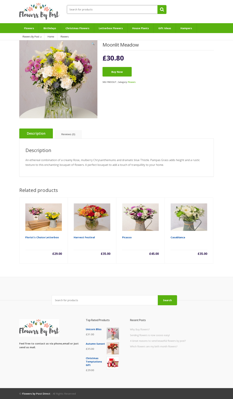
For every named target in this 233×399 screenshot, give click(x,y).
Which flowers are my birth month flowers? (153, 346)
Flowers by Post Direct (36, 393)
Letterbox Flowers (111, 28)
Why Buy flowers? (140, 329)
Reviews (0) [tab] (68, 134)
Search (167, 300)
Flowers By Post (31, 36)
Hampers (186, 28)
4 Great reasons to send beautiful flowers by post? (158, 340)
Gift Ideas (164, 28)
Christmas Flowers (77, 28)
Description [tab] (36, 133)
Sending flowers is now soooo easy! (150, 335)
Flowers (29, 28)
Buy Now (117, 71)
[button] (93, 44)
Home (50, 36)
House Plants (140, 28)
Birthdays (49, 28)
